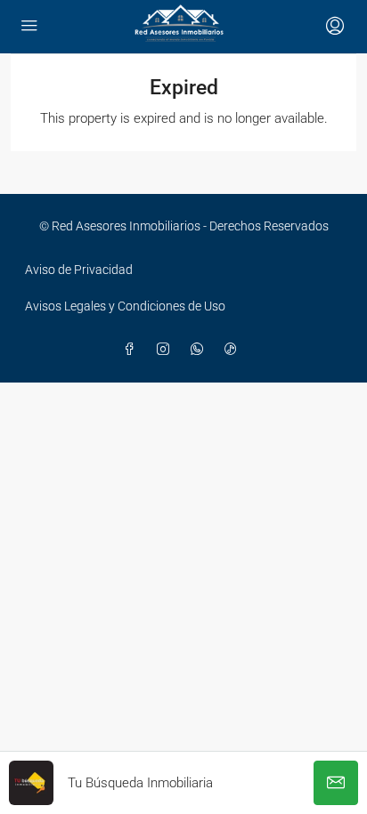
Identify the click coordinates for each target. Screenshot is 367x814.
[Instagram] (166, 350)
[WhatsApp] (200, 350)
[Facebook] (133, 350)
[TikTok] (234, 350)
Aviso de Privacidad (79, 269)
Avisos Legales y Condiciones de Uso (125, 306)
